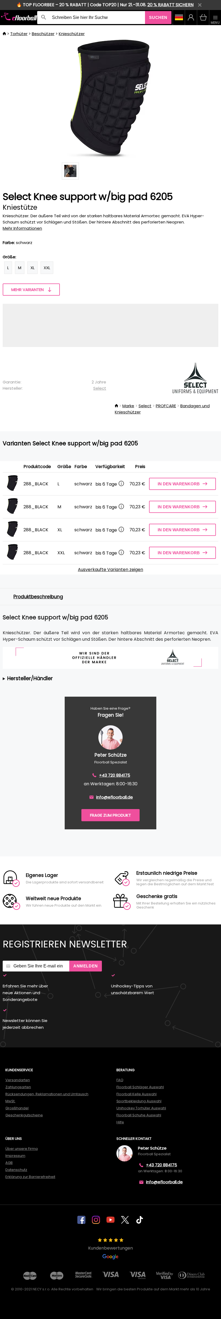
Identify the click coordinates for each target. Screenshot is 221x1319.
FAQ (119, 1080)
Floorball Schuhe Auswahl (138, 1115)
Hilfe (120, 1122)
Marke (128, 406)
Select (99, 388)
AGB (9, 1162)
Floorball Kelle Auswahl (136, 1094)
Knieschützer (72, 33)
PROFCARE (166, 406)
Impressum (15, 1155)
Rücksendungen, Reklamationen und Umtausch (46, 1094)
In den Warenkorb (179, 484)
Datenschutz (16, 1169)
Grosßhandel (17, 1108)
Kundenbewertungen (110, 1248)
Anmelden (85, 966)
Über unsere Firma (21, 1148)
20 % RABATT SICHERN (170, 5)
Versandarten (17, 1080)
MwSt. (10, 1101)
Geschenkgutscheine (24, 1115)
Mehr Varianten (27, 289)
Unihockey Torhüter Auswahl (141, 1108)
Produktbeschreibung (38, 596)
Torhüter (18, 33)
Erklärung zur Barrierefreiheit (30, 1176)
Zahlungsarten (18, 1087)
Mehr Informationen (22, 228)
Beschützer (43, 33)
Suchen (158, 17)
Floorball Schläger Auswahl (140, 1087)
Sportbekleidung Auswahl (138, 1101)
